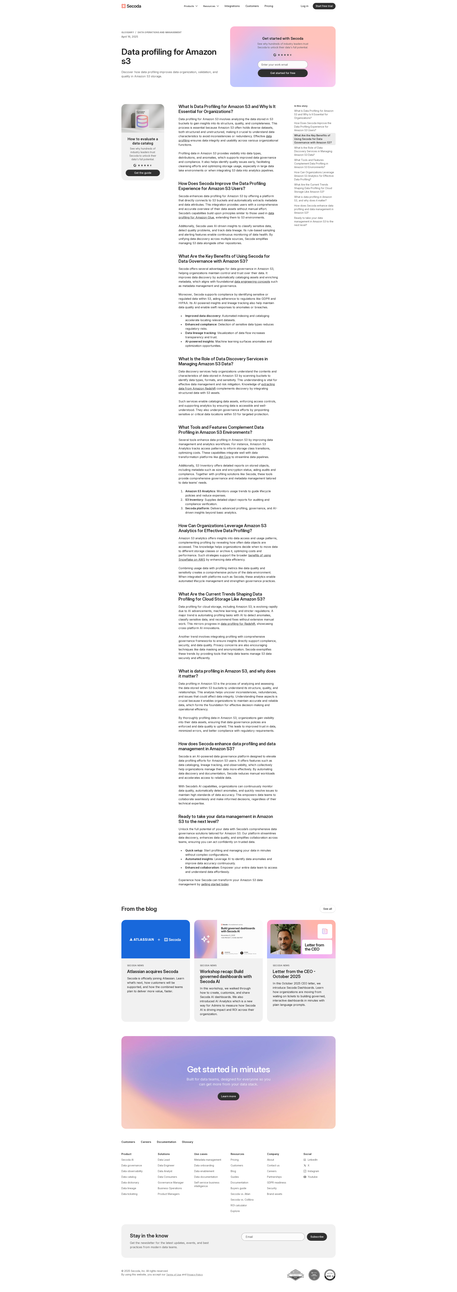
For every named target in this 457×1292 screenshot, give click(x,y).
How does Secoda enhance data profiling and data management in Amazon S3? (313, 209)
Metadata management (207, 1159)
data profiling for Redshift (238, 624)
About (270, 1159)
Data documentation (206, 1176)
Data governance (131, 1165)
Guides (235, 1176)
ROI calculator (239, 1205)
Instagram (313, 1171)
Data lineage (128, 1188)
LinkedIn (313, 1159)
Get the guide (142, 172)
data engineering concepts (252, 281)
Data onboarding (204, 1165)
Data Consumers (167, 1176)
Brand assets (274, 1193)
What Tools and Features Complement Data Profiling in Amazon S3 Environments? (311, 163)
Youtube (313, 1176)
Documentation (166, 1141)
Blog (233, 1171)
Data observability (132, 1171)
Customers (252, 5)
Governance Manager (171, 1182)
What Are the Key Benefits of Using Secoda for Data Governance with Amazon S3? (313, 139)
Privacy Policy (195, 1274)
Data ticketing (129, 1193)
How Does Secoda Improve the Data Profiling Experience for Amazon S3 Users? (312, 127)
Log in (304, 5)
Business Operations (170, 1188)
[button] (190, 6)
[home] (131, 6)
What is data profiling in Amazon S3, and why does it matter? (313, 198)
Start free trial (324, 5)
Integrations (232, 5)
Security (272, 1188)
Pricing (269, 5)
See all (327, 908)
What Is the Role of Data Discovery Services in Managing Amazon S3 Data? (313, 151)
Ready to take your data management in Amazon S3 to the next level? (313, 221)
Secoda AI (127, 1159)
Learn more (228, 1096)
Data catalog (128, 1176)
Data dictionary (130, 1182)
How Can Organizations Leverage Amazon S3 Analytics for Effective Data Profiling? (314, 176)
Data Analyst (165, 1171)
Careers (146, 1141)
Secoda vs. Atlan (240, 1193)
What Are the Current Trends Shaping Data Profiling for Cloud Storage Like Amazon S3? (313, 188)
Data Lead (164, 1159)
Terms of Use (173, 1274)
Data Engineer (166, 1165)
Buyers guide (238, 1188)
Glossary (127, 32)
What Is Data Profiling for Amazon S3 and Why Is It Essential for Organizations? (313, 114)
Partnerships (274, 1176)
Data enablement (204, 1171)
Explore (235, 1211)
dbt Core (225, 457)
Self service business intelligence (206, 1184)
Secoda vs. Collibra (242, 1199)
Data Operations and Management (160, 32)
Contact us (273, 1165)
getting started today (214, 884)
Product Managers (169, 1193)
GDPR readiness (276, 1182)
